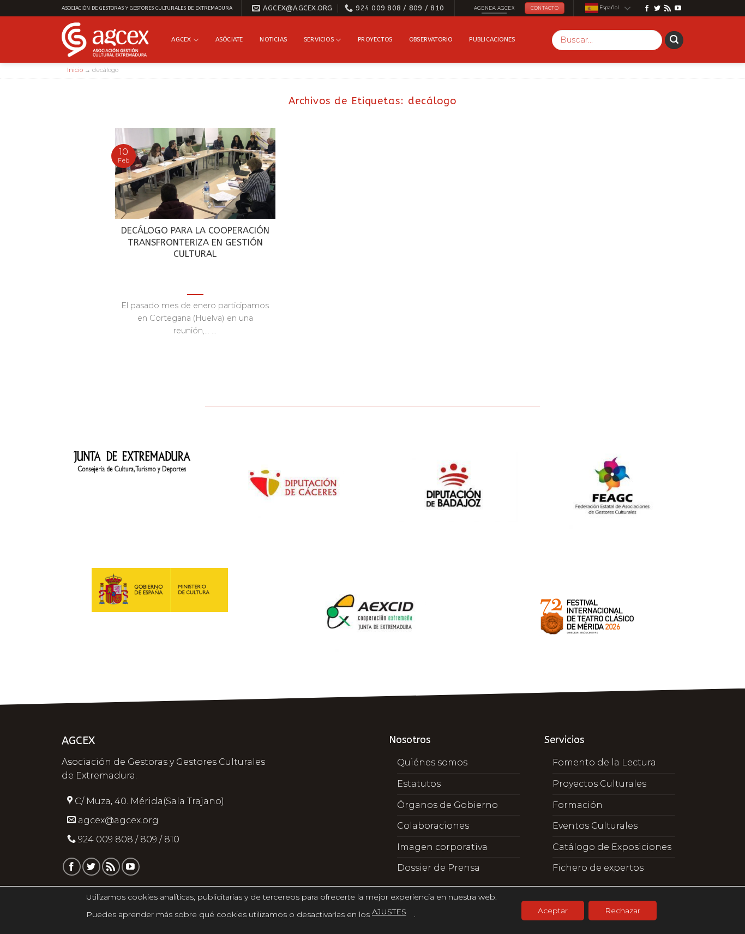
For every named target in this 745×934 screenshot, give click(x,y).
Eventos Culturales (595, 826)
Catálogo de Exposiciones (611, 847)
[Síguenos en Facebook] (647, 9)
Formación (577, 805)
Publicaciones (492, 39)
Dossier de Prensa (438, 868)
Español (608, 8)
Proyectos (375, 39)
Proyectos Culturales (599, 784)
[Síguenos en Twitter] (657, 9)
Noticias (273, 39)
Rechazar (622, 910)
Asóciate (229, 39)
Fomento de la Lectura (604, 762)
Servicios (319, 39)
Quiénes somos (432, 762)
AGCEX (181, 39)
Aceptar (553, 910)
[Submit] (674, 40)
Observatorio (431, 39)
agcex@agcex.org (118, 820)
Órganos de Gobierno (447, 805)
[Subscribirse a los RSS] (667, 9)
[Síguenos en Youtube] (678, 9)
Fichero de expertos (598, 868)
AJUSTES (389, 912)
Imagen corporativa (442, 847)
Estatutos (419, 784)
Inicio (75, 70)
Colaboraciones (433, 826)
